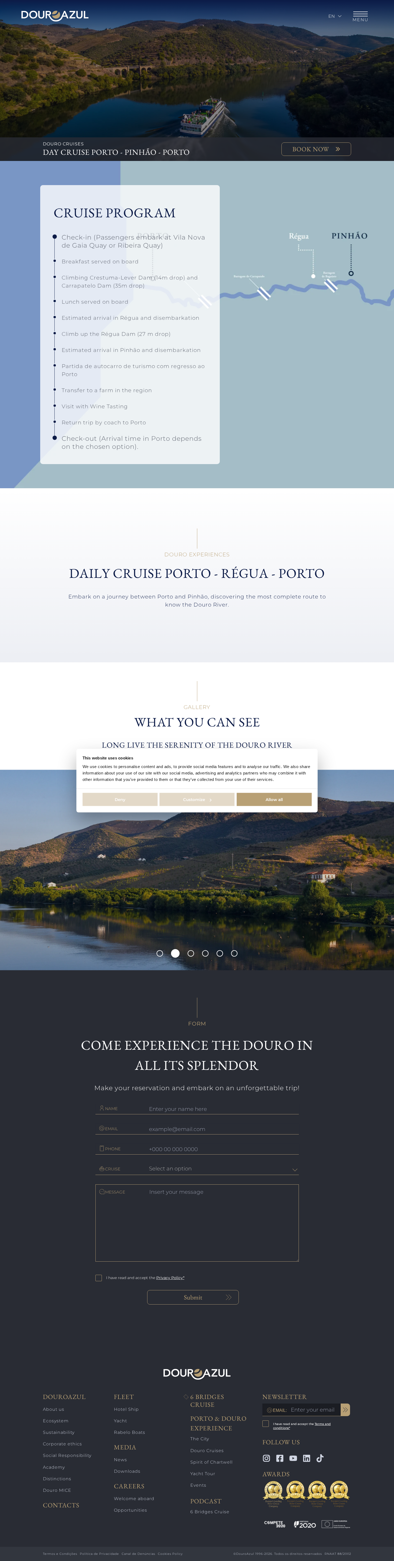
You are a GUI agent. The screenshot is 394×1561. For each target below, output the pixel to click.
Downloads (127, 1471)
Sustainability (59, 1432)
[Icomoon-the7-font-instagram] (266, 1458)
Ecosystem (56, 1420)
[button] (160, 953)
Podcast (206, 1501)
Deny (120, 799)
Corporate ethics (62, 1443)
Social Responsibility (67, 1455)
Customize (194, 799)
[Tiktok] (320, 1458)
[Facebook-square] (280, 1458)
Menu (360, 20)
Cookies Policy (170, 1554)
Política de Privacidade (99, 1554)
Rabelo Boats (129, 1432)
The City (199, 1438)
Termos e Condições (60, 1554)
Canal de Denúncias (138, 1554)
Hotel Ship (126, 1409)
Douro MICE (57, 1490)
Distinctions (57, 1478)
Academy (54, 1467)
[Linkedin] (307, 1458)
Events (198, 1485)
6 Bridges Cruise (207, 1401)
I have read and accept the (145, 1277)
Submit (193, 1297)
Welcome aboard (134, 1498)
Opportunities (130, 1510)
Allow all (274, 799)
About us (53, 1409)
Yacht (120, 1420)
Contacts (61, 1505)
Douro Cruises (207, 1450)
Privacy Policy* (170, 1277)
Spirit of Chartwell (211, 1462)
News (120, 1459)
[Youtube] (293, 1458)
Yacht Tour (202, 1473)
